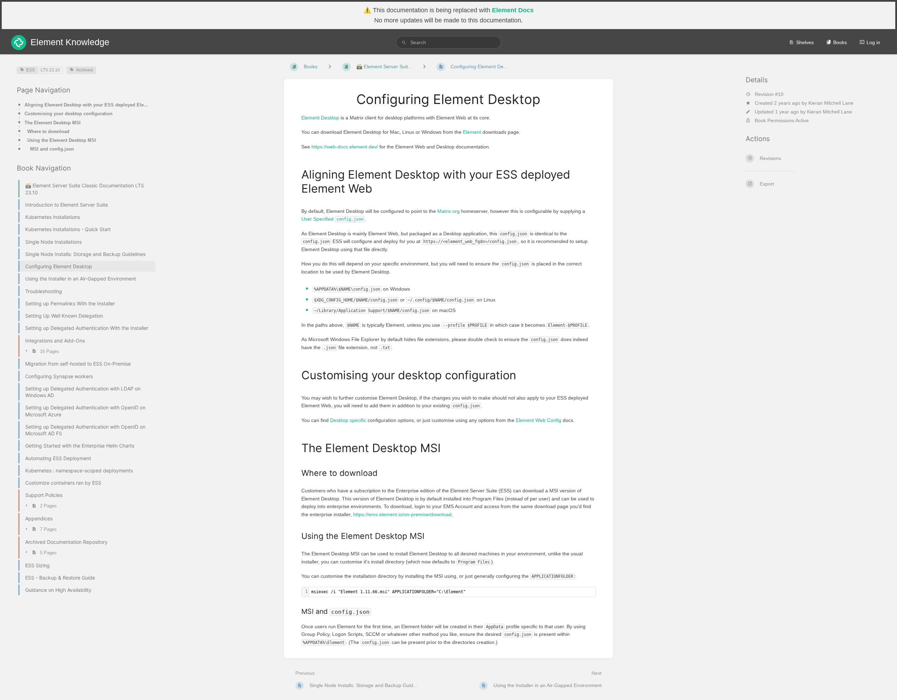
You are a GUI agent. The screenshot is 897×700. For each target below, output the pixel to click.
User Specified (332, 219)
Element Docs (513, 10)
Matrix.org (448, 211)
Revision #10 (769, 94)
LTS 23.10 (50, 70)
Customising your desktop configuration (68, 113)
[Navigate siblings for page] (424, 66)
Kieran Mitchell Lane (831, 102)
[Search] (404, 43)
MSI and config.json (52, 149)
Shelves (805, 42)
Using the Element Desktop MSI (61, 140)
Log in (873, 42)
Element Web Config (538, 420)
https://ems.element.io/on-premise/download (402, 514)
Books (840, 42)
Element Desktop (320, 117)
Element (472, 132)
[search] (448, 42)
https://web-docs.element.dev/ (344, 147)
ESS (30, 70)
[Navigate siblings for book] (329, 66)
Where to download (48, 131)
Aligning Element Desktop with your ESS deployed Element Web (88, 105)
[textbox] (452, 592)
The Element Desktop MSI (53, 122)
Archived (84, 70)
